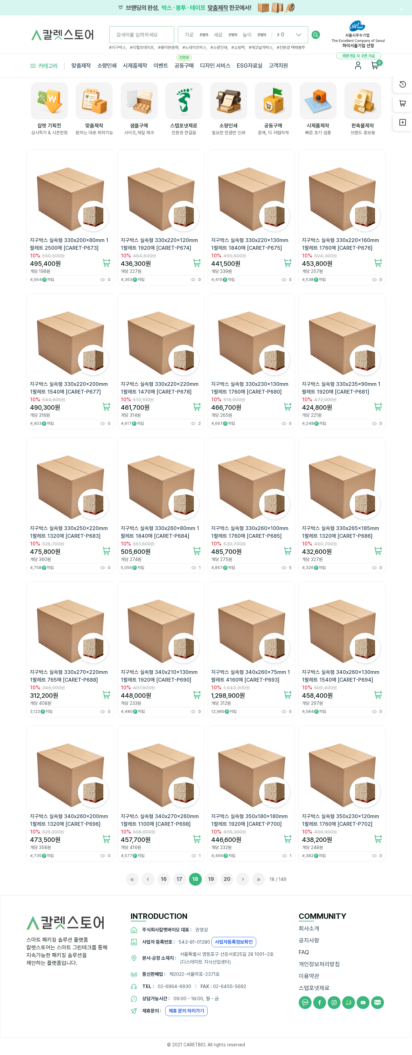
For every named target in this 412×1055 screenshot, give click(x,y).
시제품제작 (135, 65)
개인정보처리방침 (319, 964)
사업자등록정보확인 (234, 942)
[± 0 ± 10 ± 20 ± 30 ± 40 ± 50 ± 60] (286, 35)
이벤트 (161, 65)
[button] (316, 35)
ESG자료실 (249, 65)
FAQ (304, 952)
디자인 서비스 (215, 65)
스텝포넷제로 (314, 988)
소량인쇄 (107, 65)
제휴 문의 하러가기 (186, 1011)
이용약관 (309, 976)
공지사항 (309, 940)
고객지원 (278, 65)
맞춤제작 (81, 65)
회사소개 (309, 928)
